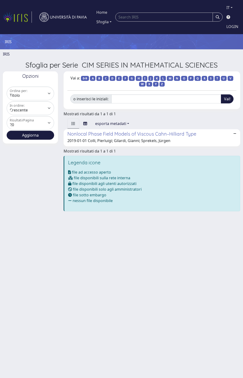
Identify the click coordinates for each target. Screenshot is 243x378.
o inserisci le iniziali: (90, 98)
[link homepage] (17, 17)
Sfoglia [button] (102, 21)
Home (101, 12)
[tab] (73, 124)
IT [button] (228, 7)
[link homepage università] (63, 17)
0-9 (85, 78)
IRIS (6, 54)
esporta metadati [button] (110, 123)
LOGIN (232, 26)
